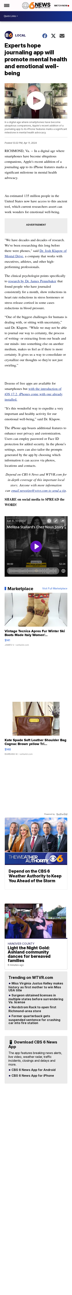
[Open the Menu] (6, 5)
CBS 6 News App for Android (33, 1070)
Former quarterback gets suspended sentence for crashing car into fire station (34, 1019)
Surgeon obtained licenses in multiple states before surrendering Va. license (35, 999)
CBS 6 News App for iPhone (32, 1075)
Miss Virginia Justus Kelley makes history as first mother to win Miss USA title (35, 987)
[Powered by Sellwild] (61, 814)
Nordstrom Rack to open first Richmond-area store (32, 1009)
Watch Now (61, 5)
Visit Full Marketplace (54, 588)
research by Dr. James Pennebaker (32, 281)
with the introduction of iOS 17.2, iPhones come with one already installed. (34, 394)
